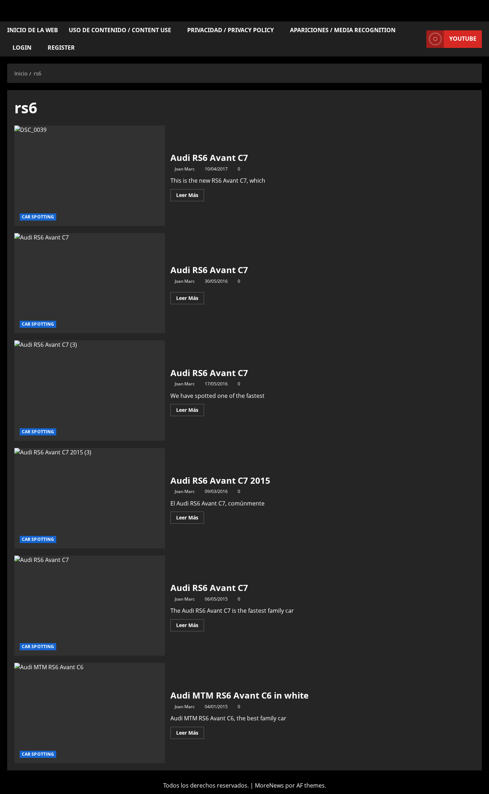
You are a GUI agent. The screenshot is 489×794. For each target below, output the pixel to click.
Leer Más (190, 193)
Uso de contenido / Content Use (120, 30)
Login (22, 47)
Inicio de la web (32, 30)
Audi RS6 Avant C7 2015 (89, 498)
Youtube (462, 39)
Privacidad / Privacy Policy (230, 30)
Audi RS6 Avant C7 (89, 175)
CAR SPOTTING (38, 217)
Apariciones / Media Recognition (343, 30)
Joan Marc (185, 169)
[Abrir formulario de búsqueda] (419, 39)
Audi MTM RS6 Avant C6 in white (89, 713)
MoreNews (269, 785)
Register (61, 47)
